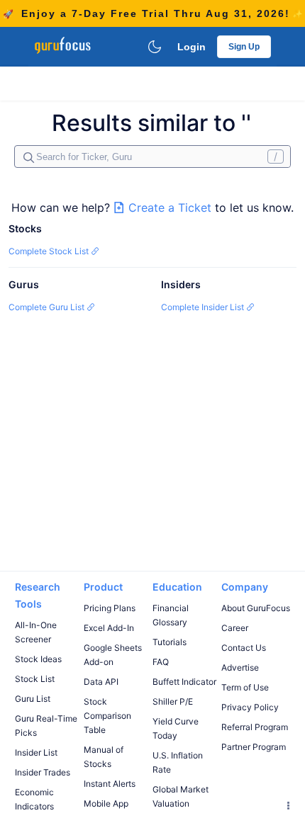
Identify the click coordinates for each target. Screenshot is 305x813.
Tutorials (169, 642)
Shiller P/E (172, 701)
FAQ (160, 661)
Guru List (32, 698)
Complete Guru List (48, 307)
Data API (101, 681)
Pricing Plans (109, 608)
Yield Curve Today (175, 728)
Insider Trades (42, 772)
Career (234, 627)
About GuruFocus (255, 608)
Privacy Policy (250, 707)
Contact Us (243, 647)
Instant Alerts (109, 783)
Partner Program (253, 746)
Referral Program (254, 727)
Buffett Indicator (184, 681)
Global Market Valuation (180, 796)
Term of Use (245, 687)
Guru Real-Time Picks (46, 725)
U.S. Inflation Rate (177, 762)
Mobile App (106, 803)
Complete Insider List (203, 307)
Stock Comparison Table (107, 715)
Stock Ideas (38, 659)
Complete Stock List (50, 251)
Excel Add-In (109, 627)
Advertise (240, 667)
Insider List (36, 752)
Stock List (35, 678)
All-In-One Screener (36, 632)
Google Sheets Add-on (113, 654)
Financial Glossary (170, 615)
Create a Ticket (170, 207)
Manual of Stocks (103, 756)
